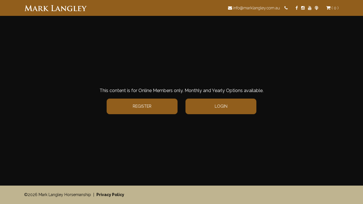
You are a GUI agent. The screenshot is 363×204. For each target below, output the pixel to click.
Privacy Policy (110, 194)
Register (142, 106)
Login (221, 106)
